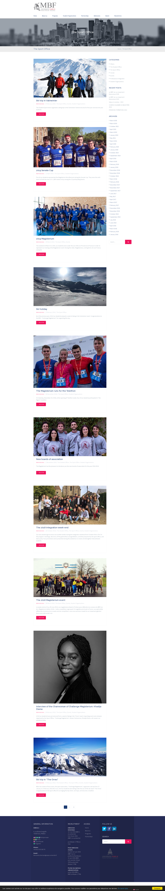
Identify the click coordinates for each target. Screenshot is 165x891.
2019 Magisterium (45, 238)
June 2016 (113, 223)
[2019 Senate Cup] (70, 147)
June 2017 (113, 193)
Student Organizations (69, 16)
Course (112, 73)
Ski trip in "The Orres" (47, 779)
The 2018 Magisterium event (50, 600)
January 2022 (114, 135)
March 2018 (113, 179)
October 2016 (114, 214)
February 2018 (114, 182)
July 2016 (113, 220)
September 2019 (115, 155)
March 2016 (113, 228)
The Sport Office (62, 103)
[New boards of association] (70, 436)
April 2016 (113, 226)
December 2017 (115, 185)
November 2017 (115, 188)
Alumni (107, 16)
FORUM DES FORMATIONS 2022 (118, 110)
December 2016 (115, 208)
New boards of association (49, 459)
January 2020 (114, 150)
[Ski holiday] (70, 286)
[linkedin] (114, 829)
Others (112, 64)
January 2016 (114, 234)
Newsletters (118, 16)
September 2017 (115, 190)
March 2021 (113, 141)
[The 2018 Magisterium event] (70, 577)
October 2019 (114, 153)
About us (44, 16)
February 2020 (114, 147)
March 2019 (113, 161)
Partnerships (85, 16)
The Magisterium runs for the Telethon (56, 391)
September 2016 (115, 217)
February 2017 (114, 205)
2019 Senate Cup (44, 170)
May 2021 (113, 138)
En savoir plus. (123, 888)
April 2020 (113, 144)
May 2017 (113, 196)
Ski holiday (41, 309)
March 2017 (113, 202)
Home (35, 16)
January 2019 (114, 167)
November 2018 (115, 173)
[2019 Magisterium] (70, 216)
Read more (41, 114)
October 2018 (114, 176)
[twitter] (104, 829)
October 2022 (114, 126)
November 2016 (115, 211)
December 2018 (115, 170)
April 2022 (113, 129)
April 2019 (113, 158)
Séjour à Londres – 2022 (116, 102)
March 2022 (113, 132)
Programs (55, 16)
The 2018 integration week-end (52, 527)
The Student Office (63, 462)
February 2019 (114, 164)
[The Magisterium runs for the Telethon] (70, 361)
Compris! (157, 888)
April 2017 (113, 199)
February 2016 (114, 231)
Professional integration (117, 78)
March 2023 (113, 123)
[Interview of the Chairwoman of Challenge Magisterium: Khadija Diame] (70, 667)
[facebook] (109, 829)
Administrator (40, 104)
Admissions (97, 16)
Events (69, 103)
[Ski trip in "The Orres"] (70, 757)
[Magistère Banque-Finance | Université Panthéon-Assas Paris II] (45, 6)
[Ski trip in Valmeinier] (70, 78)
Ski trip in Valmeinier (46, 100)
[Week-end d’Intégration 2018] (70, 505)
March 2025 (113, 120)
